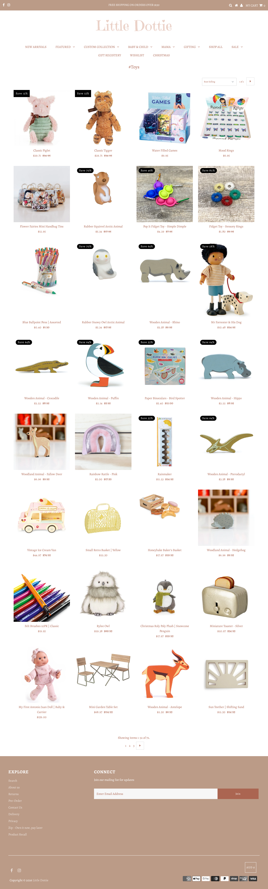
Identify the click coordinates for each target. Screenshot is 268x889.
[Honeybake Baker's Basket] (165, 508)
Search (12, 781)
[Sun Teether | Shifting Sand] (226, 675)
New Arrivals (35, 47)
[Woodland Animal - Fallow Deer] (42, 442)
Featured (63, 47)
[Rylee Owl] (103, 594)
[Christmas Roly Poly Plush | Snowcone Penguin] (165, 594)
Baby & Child (138, 47)
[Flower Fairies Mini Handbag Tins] (42, 194)
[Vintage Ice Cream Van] (42, 518)
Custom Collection (99, 47)
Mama (166, 47)
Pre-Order (15, 801)
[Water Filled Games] (165, 118)
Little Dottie (40, 880)
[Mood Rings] (226, 118)
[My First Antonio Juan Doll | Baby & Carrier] (42, 675)
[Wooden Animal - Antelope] (165, 675)
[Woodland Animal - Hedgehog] (226, 518)
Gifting (190, 47)
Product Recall (17, 834)
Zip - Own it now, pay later (25, 828)
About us (14, 787)
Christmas (161, 55)
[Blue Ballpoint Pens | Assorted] (42, 270)
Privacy (13, 821)
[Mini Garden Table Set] (103, 670)
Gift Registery (109, 55)
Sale (235, 47)
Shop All (216, 47)
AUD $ (250, 867)
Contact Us (15, 807)
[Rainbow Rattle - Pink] (103, 442)
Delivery (13, 814)
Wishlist (137, 55)
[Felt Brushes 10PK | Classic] (42, 594)
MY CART (255, 5)
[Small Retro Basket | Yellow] (103, 518)
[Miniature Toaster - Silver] (226, 593)
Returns (13, 794)
